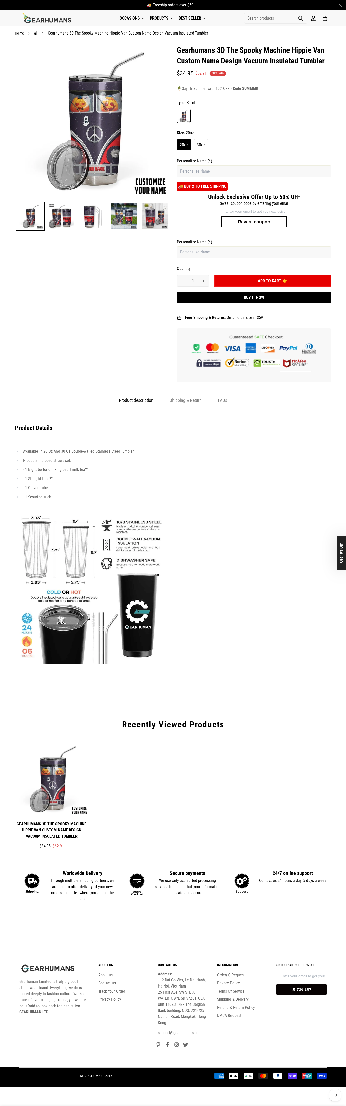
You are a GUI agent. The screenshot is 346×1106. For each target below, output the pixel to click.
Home (19, 33)
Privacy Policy (109, 999)
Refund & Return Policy (236, 1007)
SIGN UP (301, 989)
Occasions (130, 18)
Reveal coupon (254, 221)
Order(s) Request (231, 975)
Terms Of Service (231, 991)
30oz (201, 144)
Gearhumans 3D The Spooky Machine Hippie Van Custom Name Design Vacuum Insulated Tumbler (51, 830)
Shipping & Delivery (233, 999)
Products (159, 18)
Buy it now (254, 297)
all (35, 33)
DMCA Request (229, 1015)
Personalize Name (194, 161)
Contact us (107, 983)
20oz (184, 144)
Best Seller (190, 18)
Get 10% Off (341, 553)
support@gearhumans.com (179, 1032)
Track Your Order (111, 991)
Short (184, 116)
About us (105, 975)
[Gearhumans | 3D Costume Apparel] (47, 18)
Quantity (184, 268)
